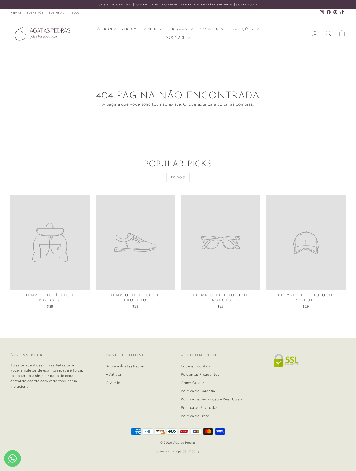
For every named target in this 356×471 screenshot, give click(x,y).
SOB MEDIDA (58, 12)
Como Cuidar (192, 383)
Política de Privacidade (200, 407)
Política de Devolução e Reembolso (211, 399)
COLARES (210, 29)
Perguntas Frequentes (200, 374)
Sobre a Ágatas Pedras (125, 366)
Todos (178, 177)
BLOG (76, 12)
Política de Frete (195, 416)
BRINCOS (179, 29)
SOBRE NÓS (35, 12)
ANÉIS (151, 29)
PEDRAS (16, 12)
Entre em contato (196, 366)
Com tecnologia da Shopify (178, 451)
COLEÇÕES (243, 29)
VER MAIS (176, 37)
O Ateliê (113, 383)
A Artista (113, 374)
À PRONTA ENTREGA (117, 29)
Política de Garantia (198, 391)
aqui (202, 104)
